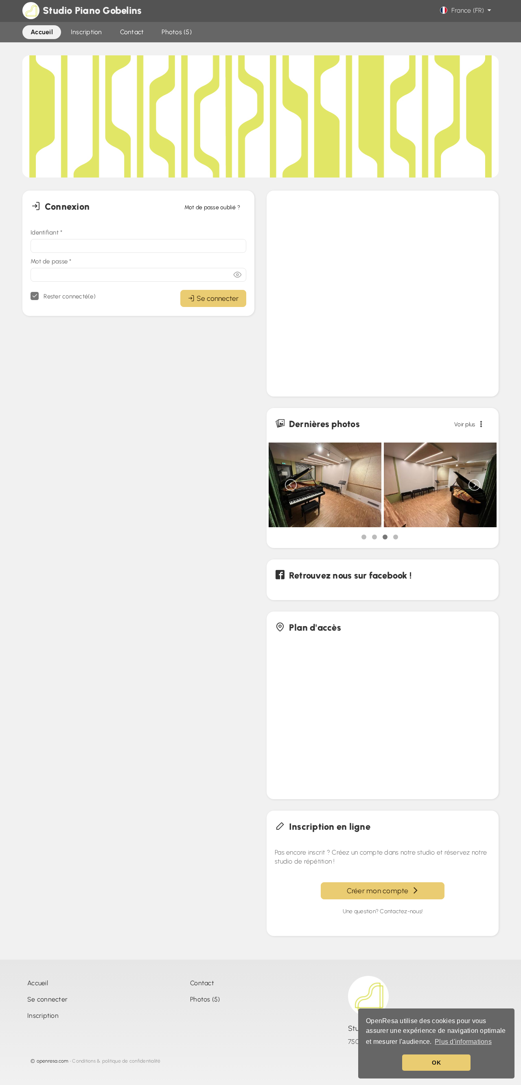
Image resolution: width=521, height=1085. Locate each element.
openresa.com (53, 1061)
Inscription (43, 1015)
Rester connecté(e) (69, 296)
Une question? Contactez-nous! (382, 911)
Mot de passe (51, 261)
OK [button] (436, 1062)
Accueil (37, 983)
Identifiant (46, 232)
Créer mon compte (379, 890)
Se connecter (218, 298)
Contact (202, 983)
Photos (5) (205, 999)
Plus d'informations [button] (463, 1041)
